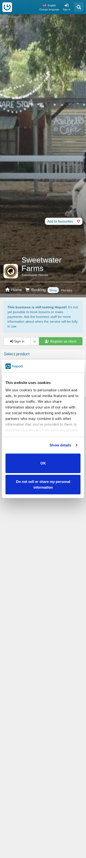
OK (43, 463)
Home (16, 290)
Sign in (66, 9)
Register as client (62, 341)
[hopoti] (7, 7)
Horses (66, 290)
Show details (60, 445)
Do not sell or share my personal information (43, 484)
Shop (53, 290)
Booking (38, 290)
